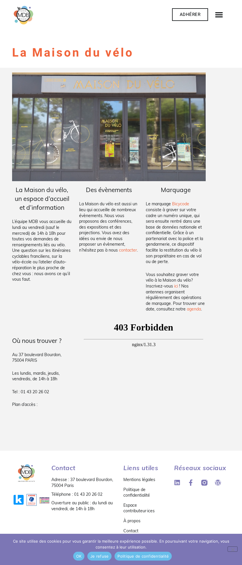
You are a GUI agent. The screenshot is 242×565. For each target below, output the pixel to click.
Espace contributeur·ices (139, 508)
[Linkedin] (177, 483)
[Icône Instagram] (204, 483)
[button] (219, 14)
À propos (131, 520)
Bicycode (180, 203)
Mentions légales (139, 479)
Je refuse (99, 556)
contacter (128, 250)
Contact (130, 530)
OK (79, 556)
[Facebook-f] (191, 483)
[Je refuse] (233, 549)
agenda (194, 309)
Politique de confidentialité (136, 492)
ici (176, 286)
